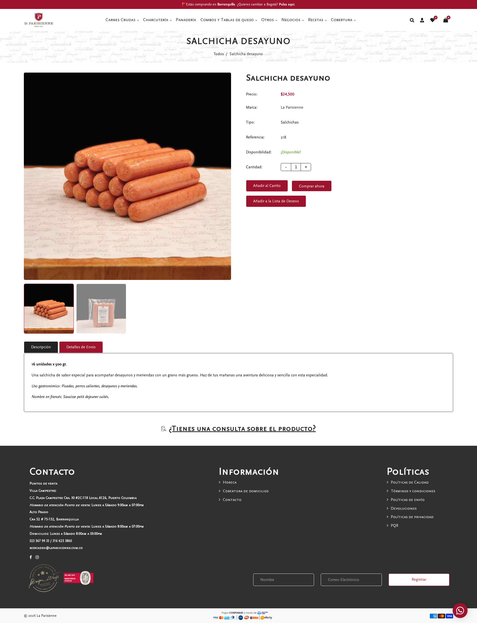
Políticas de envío (408, 499)
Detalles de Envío (81, 347)
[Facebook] (31, 557)
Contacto (232, 499)
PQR (394, 525)
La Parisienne (292, 107)
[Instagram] (37, 557)
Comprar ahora (311, 186)
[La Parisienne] (39, 19)
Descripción (41, 347)
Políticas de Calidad (410, 482)
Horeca (230, 482)
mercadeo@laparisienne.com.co (56, 548)
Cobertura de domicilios (246, 491)
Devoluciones (404, 508)
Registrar (419, 579)
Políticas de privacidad (412, 517)
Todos (219, 54)
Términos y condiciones (413, 491)
